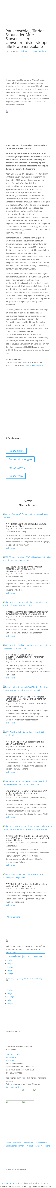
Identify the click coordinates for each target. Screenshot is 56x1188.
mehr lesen (10, 548)
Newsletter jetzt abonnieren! (25, 956)
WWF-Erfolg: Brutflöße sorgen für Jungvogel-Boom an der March (27, 524)
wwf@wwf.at (11, 1057)
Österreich (10, 531)
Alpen (21, 703)
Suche (47, 1146)
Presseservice (16, 467)
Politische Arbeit (42, 573)
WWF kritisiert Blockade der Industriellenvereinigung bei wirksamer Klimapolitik (25, 656)
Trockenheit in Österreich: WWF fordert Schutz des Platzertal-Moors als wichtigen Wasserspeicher (26, 698)
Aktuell (30, 1146)
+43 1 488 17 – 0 (13, 1054)
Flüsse (25, 51)
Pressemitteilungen (20, 459)
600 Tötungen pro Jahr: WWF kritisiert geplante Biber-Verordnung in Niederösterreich (24, 568)
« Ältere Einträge (13, 917)
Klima (21, 616)
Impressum (28, 1142)
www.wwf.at (11, 1060)
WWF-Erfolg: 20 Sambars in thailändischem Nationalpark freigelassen (27, 885)
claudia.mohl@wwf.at (34, 365)
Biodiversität (30, 528)
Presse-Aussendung (37, 51)
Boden (22, 746)
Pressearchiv (16, 451)
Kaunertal (41, 703)
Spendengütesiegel (14, 1087)
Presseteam (15, 476)
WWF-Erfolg (21, 531)
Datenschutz (41, 1142)
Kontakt (38, 1146)
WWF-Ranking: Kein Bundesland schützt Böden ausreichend (25, 742)
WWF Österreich (14, 1142)
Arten (21, 528)
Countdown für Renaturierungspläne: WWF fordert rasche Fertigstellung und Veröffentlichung (27, 793)
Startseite (4, 1183)
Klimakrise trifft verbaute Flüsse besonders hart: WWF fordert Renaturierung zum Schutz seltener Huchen (28, 838)
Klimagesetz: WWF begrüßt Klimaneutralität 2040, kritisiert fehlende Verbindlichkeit (27, 612)
